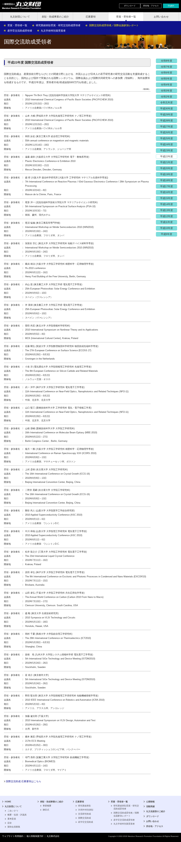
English (171, 6)
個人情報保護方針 (35, 836)
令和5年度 (166, 78)
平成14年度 (166, 204)
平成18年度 (166, 180)
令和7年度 (166, 66)
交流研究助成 (84, 814)
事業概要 (47, 805)
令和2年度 (166, 96)
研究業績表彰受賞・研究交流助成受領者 (58, 25)
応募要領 (91, 16)
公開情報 (150, 801)
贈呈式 (46, 810)
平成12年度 (166, 216)
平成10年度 (166, 228)
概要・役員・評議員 (17, 815)
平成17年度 (166, 186)
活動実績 (150, 806)
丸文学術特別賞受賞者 (53, 30)
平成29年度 (166, 114)
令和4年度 (166, 84)
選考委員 (11, 819)
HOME (8, 801)
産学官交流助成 (85, 822)
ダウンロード (130, 6)
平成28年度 (166, 120)
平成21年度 (166, 162)
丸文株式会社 (53, 836)
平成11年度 (166, 222)
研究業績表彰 (84, 805)
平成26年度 (166, 132)
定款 (9, 823)
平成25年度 (166, 138)
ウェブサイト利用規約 (12, 836)
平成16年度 (166, 192)
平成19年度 (166, 174)
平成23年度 (166, 150)
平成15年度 (166, 198)
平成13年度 (166, 210)
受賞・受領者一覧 (126, 16)
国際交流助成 (84, 818)
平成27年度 (166, 126)
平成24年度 (166, 144)
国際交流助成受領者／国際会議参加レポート (114, 25)
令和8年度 (166, 60)
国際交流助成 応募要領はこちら (23, 781)
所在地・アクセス (151, 6)
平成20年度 (166, 168)
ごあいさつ (12, 810)
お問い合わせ (161, 16)
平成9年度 (166, 234)
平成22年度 (166, 156)
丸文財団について (20, 16)
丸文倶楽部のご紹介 (155, 811)
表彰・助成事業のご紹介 (55, 16)
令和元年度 (166, 102)
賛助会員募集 (13, 827)
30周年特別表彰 (85, 810)
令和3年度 (166, 90)
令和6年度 (166, 72)
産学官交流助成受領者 (19, 30)
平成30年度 (166, 108)
